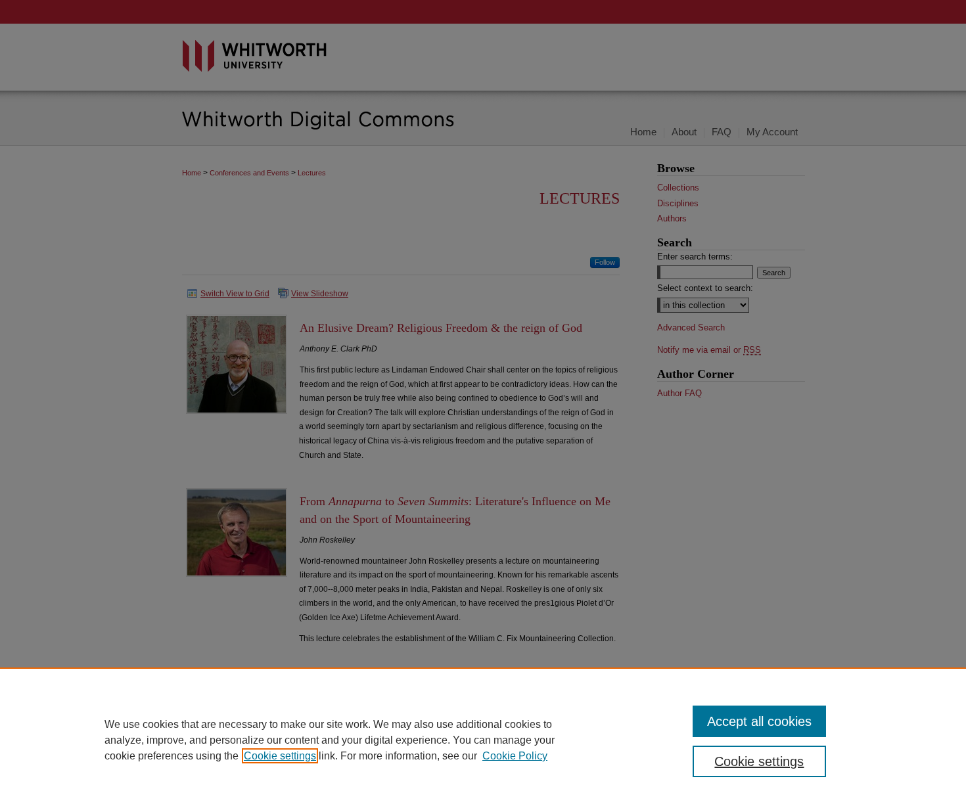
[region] (483, 739)
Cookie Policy (514, 755)
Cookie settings (280, 755)
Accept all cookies (759, 721)
